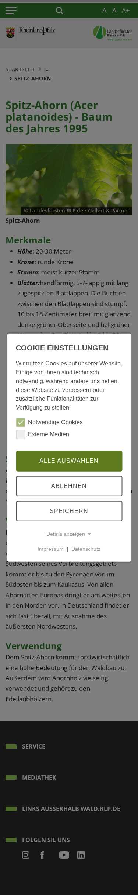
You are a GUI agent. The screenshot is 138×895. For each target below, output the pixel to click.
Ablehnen (69, 486)
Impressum (51, 549)
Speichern (69, 510)
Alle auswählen (69, 461)
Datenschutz (85, 549)
